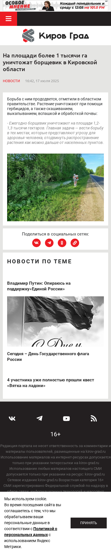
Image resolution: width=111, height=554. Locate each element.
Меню (8, 19)
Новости (11, 81)
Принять (88, 523)
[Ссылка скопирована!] (75, 243)
